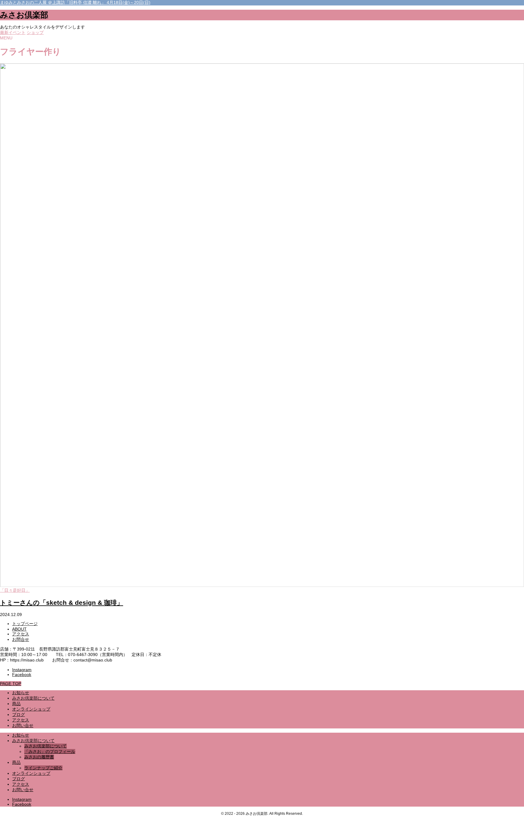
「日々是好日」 (15, 590)
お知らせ (20, 735)
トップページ (25, 623)
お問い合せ (22, 789)
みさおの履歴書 (39, 756)
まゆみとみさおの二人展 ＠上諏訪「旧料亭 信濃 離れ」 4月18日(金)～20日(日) (75, 2)
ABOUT (19, 629)
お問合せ (20, 639)
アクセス (20, 633)
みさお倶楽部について (33, 740)
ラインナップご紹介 (43, 767)
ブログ (18, 778)
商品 (16, 762)
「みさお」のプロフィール (49, 751)
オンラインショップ (31, 773)
